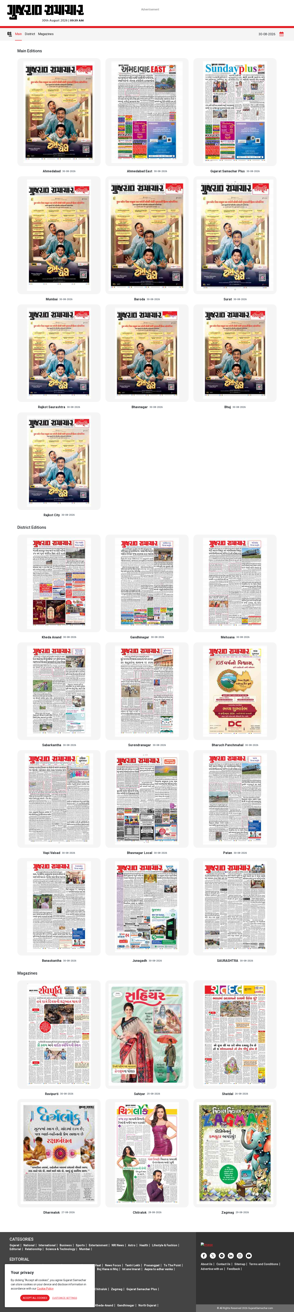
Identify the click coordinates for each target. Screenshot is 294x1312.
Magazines (46, 34)
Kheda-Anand (104, 1305)
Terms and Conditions (263, 1264)
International (47, 1245)
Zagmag (116, 1289)
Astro (131, 1245)
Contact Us (223, 1264)
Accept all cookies (35, 1298)
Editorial (15, 1249)
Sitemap (239, 1264)
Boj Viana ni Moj (107, 1269)
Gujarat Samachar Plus (141, 1289)
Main (18, 34)
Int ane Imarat (131, 1269)
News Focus (113, 1265)
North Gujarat (147, 1305)
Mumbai (84, 1249)
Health (143, 1245)
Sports (80, 1245)
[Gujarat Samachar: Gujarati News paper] (45, 11)
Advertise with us (212, 1269)
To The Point (172, 1265)
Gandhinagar (125, 1305)
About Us (206, 1264)
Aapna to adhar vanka (158, 1269)
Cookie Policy (45, 1288)
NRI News (118, 1245)
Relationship (33, 1249)
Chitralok (101, 1289)
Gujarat (14, 1245)
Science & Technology (60, 1249)
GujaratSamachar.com (260, 1308)
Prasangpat (152, 1265)
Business (66, 1245)
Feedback (233, 1269)
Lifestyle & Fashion (164, 1245)
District (30, 34)
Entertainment (98, 1245)
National (29, 1245)
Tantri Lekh (132, 1265)
